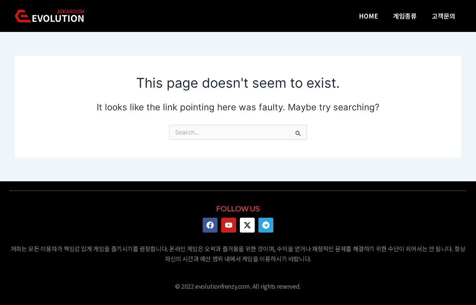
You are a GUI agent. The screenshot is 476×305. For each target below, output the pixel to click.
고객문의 (444, 15)
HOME (368, 15)
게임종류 (405, 15)
